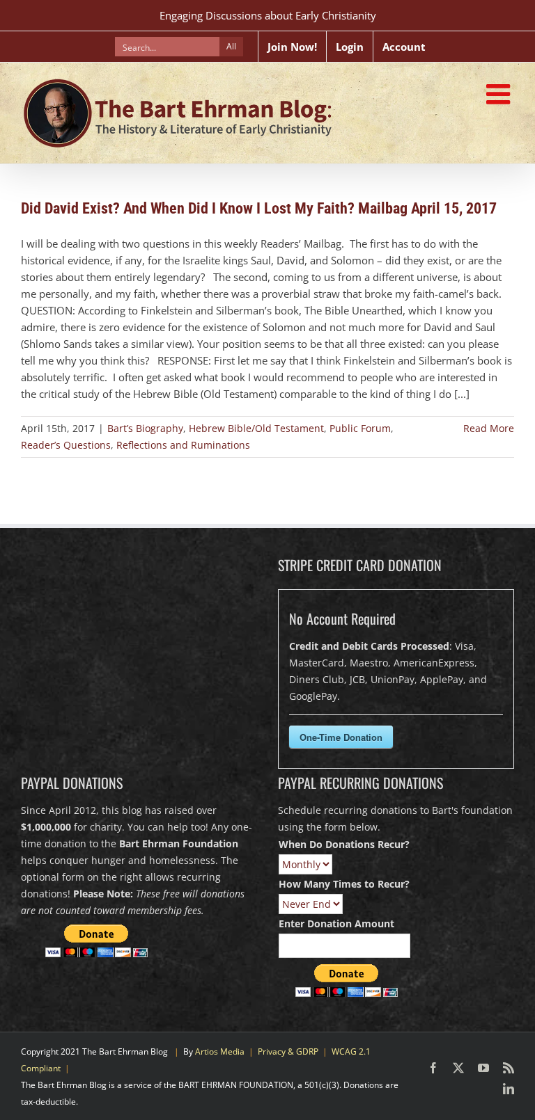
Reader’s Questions (66, 444)
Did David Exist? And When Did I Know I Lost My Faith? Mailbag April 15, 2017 (259, 208)
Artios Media (220, 1051)
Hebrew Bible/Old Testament (256, 428)
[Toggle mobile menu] (500, 94)
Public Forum (360, 428)
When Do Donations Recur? (344, 844)
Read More (488, 428)
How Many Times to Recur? (344, 883)
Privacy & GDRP (288, 1051)
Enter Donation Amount (336, 923)
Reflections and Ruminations (183, 444)
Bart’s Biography (145, 428)
